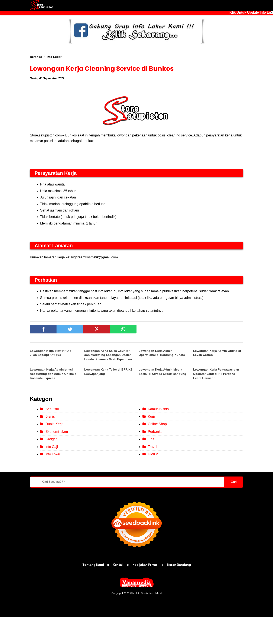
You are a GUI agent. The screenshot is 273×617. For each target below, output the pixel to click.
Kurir (151, 416)
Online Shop (157, 424)
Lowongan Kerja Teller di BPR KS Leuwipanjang (108, 371)
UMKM (153, 454)
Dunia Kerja (54, 424)
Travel (152, 447)
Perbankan (156, 431)
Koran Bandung (179, 564)
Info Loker (52, 454)
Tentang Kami (93, 564)
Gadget (51, 439)
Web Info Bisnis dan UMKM (146, 593)
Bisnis (50, 416)
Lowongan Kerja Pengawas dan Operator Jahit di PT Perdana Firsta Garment (216, 373)
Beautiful (52, 409)
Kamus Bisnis (158, 409)
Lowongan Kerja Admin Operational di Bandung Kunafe (162, 353)
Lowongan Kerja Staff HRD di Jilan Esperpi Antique (51, 353)
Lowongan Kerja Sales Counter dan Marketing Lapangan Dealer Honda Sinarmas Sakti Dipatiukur (108, 355)
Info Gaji (51, 447)
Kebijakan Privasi (145, 564)
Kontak (118, 564)
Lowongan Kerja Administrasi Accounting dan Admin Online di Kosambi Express (53, 373)
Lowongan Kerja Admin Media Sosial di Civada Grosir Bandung (162, 371)
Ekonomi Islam (56, 431)
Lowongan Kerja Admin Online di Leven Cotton (217, 353)
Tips (151, 439)
